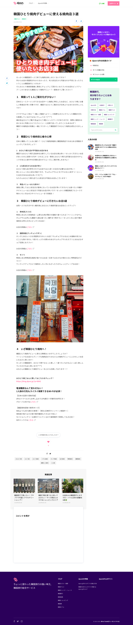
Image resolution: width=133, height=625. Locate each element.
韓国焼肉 (78, 459)
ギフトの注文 (95, 79)
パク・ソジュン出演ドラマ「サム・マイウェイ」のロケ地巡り (106, 175)
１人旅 (53, 463)
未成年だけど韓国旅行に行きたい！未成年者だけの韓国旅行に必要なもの (106, 158)
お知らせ (110, 105)
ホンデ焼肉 (54, 459)
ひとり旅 (27, 459)
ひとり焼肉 (36, 459)
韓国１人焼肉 (44, 463)
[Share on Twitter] (81, 21)
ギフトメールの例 (98, 74)
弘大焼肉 (62, 459)
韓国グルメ (17, 19)
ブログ (60, 579)
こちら (29, 227)
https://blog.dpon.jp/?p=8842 (28, 381)
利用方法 (96, 65)
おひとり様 (19, 459)
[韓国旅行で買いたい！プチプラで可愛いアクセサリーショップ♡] (24, 486)
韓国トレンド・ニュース (98, 119)
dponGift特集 (83, 579)
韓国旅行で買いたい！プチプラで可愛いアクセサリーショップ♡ (24, 497)
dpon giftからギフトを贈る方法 (87, 583)
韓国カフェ (102, 110)
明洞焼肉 (70, 459)
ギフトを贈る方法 (98, 70)
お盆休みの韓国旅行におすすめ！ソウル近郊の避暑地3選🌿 (72, 497)
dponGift (93, 105)
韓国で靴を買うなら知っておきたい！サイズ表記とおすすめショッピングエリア (48, 497)
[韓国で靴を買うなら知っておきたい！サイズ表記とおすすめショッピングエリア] (48, 486)
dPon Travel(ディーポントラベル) (110, 621)
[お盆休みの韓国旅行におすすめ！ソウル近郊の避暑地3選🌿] (72, 486)
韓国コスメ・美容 (96, 114)
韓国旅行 (24, 19)
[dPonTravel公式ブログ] (19, 3)
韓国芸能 (93, 124)
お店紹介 (101, 105)
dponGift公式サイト (106, 579)
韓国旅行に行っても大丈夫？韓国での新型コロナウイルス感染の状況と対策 (106, 147)
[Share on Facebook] (76, 21)
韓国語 (101, 124)
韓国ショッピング (109, 114)
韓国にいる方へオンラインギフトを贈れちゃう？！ (106, 167)
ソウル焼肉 (45, 459)
